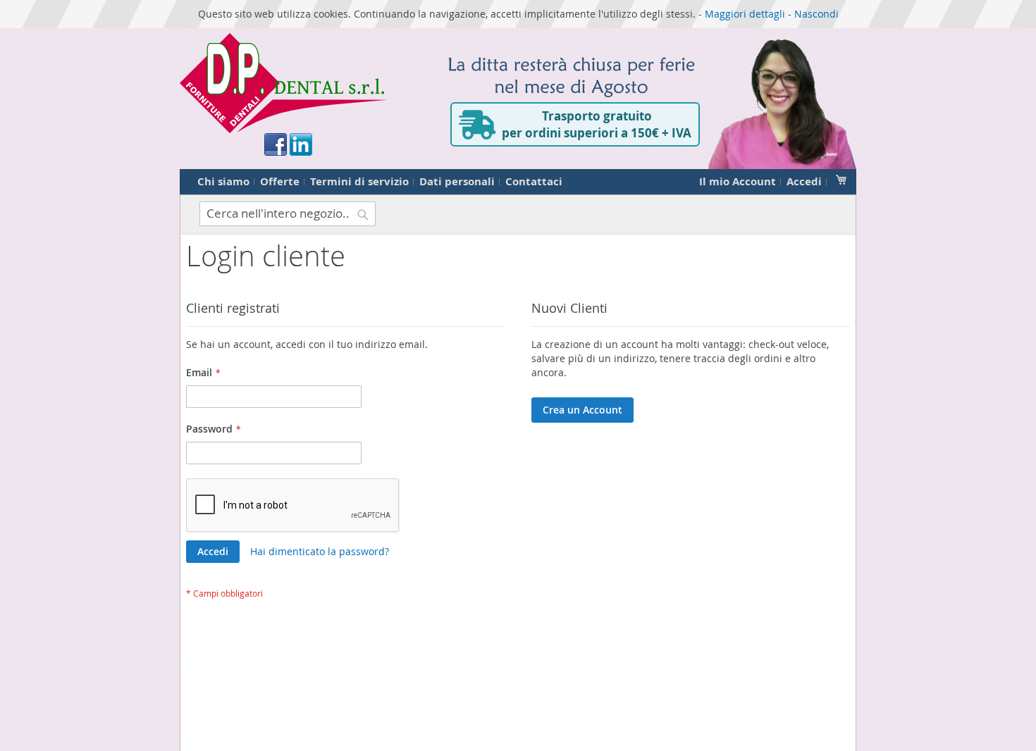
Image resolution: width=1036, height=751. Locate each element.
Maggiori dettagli (745, 13)
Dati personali (457, 181)
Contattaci (533, 181)
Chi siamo (223, 181)
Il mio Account (737, 181)
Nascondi (816, 13)
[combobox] (287, 213)
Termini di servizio (359, 181)
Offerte (280, 181)
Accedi (804, 181)
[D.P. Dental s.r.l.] (284, 83)
